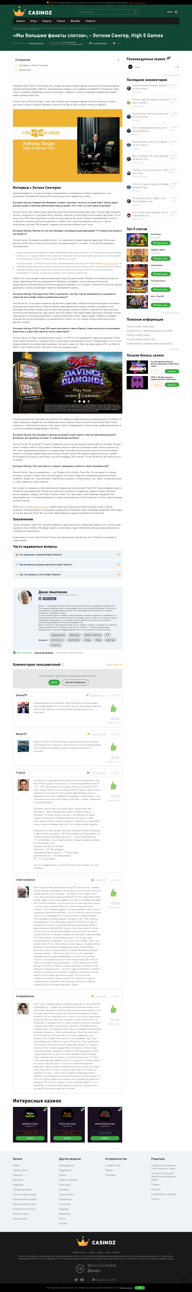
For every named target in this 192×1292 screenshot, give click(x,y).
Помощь (155, 1184)
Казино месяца (66, 1194)
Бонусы (46, 20)
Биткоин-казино (21, 1213)
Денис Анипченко (36, 43)
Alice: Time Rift (157, 296)
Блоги (62, 1218)
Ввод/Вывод (65, 1170)
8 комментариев (100, 43)
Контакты (156, 1189)
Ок (140, 1288)
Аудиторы (63, 1208)
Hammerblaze (157, 265)
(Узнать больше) (126, 1288)
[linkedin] (40, 598)
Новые (16, 1165)
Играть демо (162, 243)
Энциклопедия (20, 1218)
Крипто (62, 1175)
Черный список (20, 1170)
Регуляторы (65, 1204)
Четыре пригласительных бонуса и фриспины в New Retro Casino (165, 363)
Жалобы (75, 20)
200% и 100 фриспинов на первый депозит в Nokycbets (163, 378)
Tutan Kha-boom (158, 281)
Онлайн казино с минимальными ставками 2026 (150, 343)
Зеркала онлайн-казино (24, 1204)
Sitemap (155, 1198)
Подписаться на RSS (105, 1279)
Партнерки (110, 1175)
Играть (30, 1138)
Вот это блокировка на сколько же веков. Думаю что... (149, 129)
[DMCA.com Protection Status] (94, 1271)
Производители (66, 1165)
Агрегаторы (64, 1184)
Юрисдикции (65, 1199)
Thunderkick (155, 253)
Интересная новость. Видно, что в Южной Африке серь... (149, 200)
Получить (172, 371)
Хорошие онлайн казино (138, 334)
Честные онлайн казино (24, 1194)
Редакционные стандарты (163, 1194)
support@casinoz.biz (137, 2)
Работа (108, 1170)
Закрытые (18, 1175)
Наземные (64, 1189)
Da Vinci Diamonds (110, 263)
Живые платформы (68, 1179)
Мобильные (64, 1213)
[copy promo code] (36, 1133)
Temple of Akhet (158, 250)
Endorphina (155, 237)
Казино (20, 20)
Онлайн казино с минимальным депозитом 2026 (150, 330)
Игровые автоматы (22, 1189)
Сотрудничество (113, 1165)
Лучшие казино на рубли (25, 1199)
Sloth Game (156, 234)
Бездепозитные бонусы (24, 1208)
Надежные (18, 1184)
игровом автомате (40, 506)
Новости (90, 20)
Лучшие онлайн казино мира (140, 326)
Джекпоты (18, 1179)
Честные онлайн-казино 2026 (141, 339)
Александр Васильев (44, 653)
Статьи (61, 20)
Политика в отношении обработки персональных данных (163, 1176)
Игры (34, 20)
